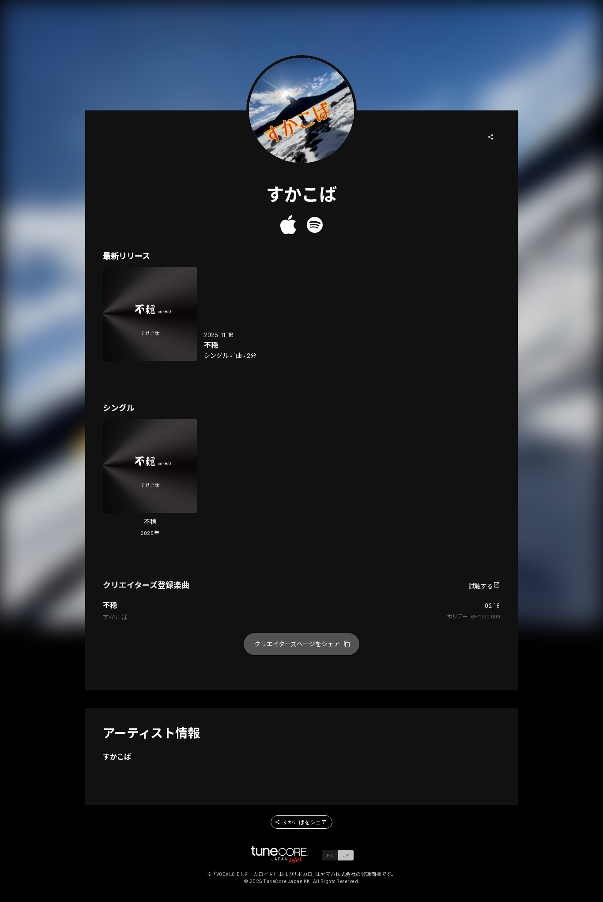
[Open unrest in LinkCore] (150, 314)
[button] (491, 137)
